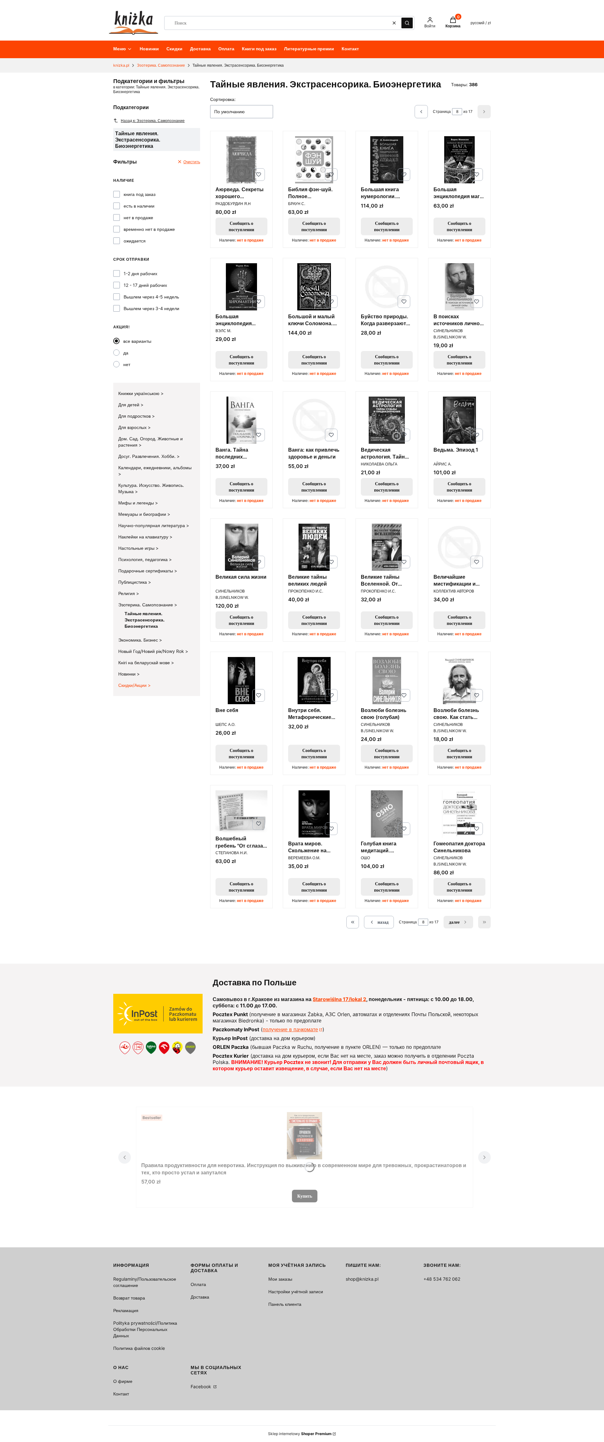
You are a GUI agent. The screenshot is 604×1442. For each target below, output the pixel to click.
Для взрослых (133, 427)
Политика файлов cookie (139, 1348)
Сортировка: (223, 99)
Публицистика (133, 582)
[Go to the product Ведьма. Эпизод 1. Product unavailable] (459, 420)
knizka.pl (121, 65)
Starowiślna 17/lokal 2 (339, 999)
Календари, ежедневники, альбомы (155, 467)
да (125, 352)
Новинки (127, 673)
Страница (442, 111)
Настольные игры (137, 548)
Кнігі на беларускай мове (144, 662)
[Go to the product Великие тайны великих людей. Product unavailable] (314, 547)
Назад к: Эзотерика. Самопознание (153, 120)
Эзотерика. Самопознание (161, 65)
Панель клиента (284, 1304)
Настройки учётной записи (295, 1291)
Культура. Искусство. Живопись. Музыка (151, 488)
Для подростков (135, 416)
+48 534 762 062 (441, 1279)
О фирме (122, 1381)
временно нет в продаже (149, 229)
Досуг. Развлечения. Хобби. (147, 456)
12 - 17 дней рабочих (145, 285)
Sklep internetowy (300, 1433)
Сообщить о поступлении (241, 226)
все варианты (137, 341)
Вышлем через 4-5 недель (151, 296)
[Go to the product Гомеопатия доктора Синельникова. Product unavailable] (459, 814)
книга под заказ (139, 194)
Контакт (121, 1393)
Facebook (201, 1386)
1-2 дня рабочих (140, 273)
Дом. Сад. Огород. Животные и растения (150, 442)
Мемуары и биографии (142, 514)
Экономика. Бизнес (138, 640)
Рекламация (125, 1310)
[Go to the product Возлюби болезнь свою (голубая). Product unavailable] (387, 680)
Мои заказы (280, 1279)
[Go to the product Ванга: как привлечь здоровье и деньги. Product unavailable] (314, 420)
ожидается (135, 240)
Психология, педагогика (143, 559)
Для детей (129, 404)
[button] (407, 23)
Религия (127, 593)
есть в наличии (139, 206)
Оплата (198, 1284)
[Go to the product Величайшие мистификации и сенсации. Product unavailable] (459, 547)
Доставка (200, 1297)
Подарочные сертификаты (146, 570)
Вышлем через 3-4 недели (151, 308)
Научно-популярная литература (152, 525)
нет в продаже (138, 217)
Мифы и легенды (136, 502)
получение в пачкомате (290, 1029)
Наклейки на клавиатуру (144, 536)
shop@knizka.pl (362, 1279)
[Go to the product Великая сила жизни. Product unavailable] (241, 547)
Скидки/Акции (133, 685)
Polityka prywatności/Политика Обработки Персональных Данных (145, 1329)
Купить (304, 1196)
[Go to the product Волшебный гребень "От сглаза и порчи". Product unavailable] (241, 811)
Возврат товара (129, 1297)
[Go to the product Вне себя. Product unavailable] (241, 680)
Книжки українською (139, 393)
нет (126, 364)
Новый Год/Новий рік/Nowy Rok (151, 651)
